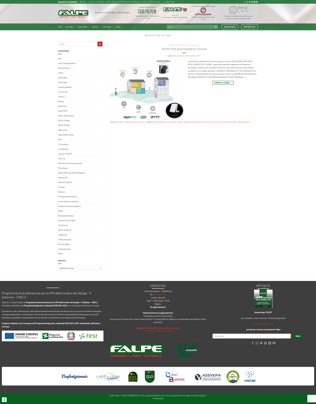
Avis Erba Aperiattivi (67, 63)
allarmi (155, 122)
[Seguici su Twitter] (249, 2)
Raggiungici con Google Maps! (67, 2)
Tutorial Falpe (64, 244)
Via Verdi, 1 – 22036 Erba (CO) (158, 331)
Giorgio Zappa (195, 56)
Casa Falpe (62, 77)
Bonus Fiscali (63, 68)
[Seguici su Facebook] (245, 2)
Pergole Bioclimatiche (67, 196)
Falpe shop (62, 130)
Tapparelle (62, 234)
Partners (62, 192)
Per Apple (269, 324)
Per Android (258, 324)
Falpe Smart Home (66, 135)
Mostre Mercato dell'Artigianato (71, 173)
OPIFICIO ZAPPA (65, 182)
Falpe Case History (66, 115)
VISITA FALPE (83, 27)
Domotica (62, 106)
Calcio (60, 73)
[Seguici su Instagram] (247, 2)
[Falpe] (73, 13)
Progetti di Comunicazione (69, 206)
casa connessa (171, 122)
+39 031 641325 (160, 294)
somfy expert (232, 122)
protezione (198, 122)
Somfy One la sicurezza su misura (184, 49)
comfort (180, 122)
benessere (161, 122)
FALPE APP (63, 111)
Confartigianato (65, 87)
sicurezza (206, 122)
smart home (214, 122)
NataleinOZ (63, 177)
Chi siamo (69, 27)
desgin (186, 122)
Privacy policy (158, 398)
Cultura (61, 96)
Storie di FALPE (64, 230)
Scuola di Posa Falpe (66, 220)
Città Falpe (62, 82)
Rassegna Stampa (65, 215)
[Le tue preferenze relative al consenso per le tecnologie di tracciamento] (4, 399)
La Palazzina (63, 149)
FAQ (59, 139)
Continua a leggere (222, 83)
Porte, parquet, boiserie (68, 201)
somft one (223, 122)
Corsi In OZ (62, 92)
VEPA (60, 253)
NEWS (118, 27)
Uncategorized (64, 249)
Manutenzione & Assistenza (70, 163)
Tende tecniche (64, 239)
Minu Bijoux (63, 168)
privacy (191, 122)
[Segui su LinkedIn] (254, 2)
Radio (60, 211)
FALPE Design (64, 120)
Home (60, 27)
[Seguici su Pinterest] (252, 2)
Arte (60, 58)
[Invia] (216, 27)
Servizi (95, 27)
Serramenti (63, 225)
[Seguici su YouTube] (256, 2)
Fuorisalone (63, 144)
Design (61, 101)
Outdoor (61, 187)
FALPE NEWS (63, 125)
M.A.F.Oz (61, 158)
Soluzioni (107, 27)
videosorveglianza (243, 122)
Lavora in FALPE (65, 154)
